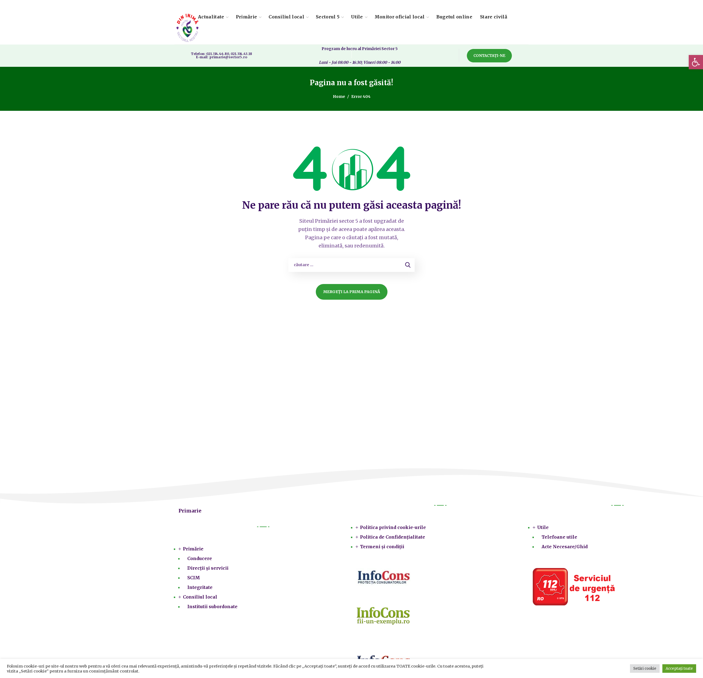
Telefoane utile (559, 537)
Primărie (193, 549)
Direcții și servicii (207, 568)
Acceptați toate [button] (679, 668)
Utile (543, 527)
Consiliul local (200, 597)
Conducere (199, 558)
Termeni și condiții (382, 546)
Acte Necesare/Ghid (565, 546)
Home (339, 96)
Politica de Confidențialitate (392, 537)
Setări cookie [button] (644, 668)
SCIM (193, 577)
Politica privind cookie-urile (393, 527)
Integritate (200, 587)
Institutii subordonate (212, 606)
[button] (696, 62)
